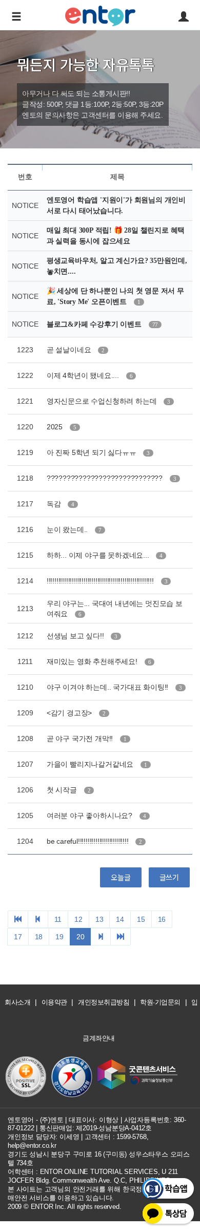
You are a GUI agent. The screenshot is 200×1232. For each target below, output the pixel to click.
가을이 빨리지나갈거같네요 (91, 764)
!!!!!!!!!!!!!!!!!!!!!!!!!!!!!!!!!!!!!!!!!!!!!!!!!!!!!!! (101, 581)
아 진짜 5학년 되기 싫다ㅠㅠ (92, 452)
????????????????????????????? (106, 478)
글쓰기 (169, 877)
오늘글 (120, 877)
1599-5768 (131, 1137)
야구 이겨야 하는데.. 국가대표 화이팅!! (108, 687)
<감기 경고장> (70, 713)
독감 (55, 504)
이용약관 (54, 1002)
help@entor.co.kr (32, 1145)
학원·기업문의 (160, 1002)
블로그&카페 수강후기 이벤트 (95, 324)
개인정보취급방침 (103, 1002)
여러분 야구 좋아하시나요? (90, 815)
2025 (56, 427)
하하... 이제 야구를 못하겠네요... (99, 555)
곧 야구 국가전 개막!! (81, 738)
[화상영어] (100, 14)
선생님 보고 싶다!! (76, 636)
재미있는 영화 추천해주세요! (93, 661)
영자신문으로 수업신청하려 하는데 (102, 401)
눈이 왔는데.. (68, 529)
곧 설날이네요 (70, 350)
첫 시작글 (63, 790)
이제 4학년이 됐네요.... (84, 375)
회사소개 (17, 1002)
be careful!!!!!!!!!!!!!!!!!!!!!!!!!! (89, 841)
